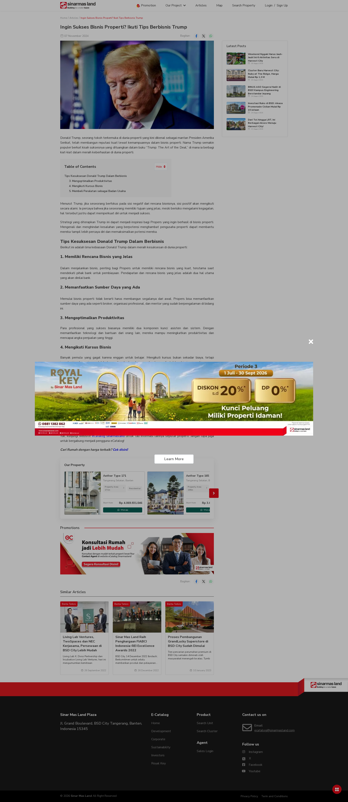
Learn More (174, 459)
